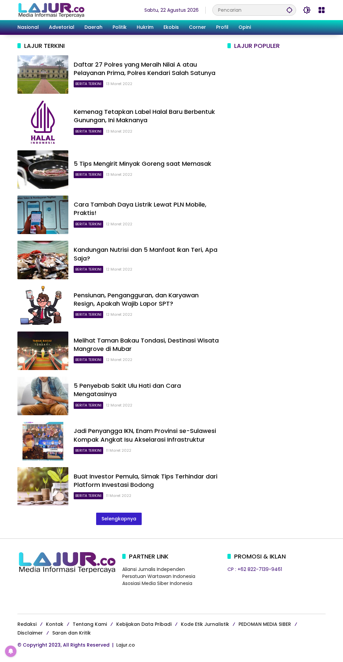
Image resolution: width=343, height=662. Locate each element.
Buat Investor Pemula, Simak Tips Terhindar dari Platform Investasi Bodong (145, 480)
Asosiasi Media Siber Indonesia (157, 583)
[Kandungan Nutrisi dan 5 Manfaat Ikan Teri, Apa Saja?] (42, 260)
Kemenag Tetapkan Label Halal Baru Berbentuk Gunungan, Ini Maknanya (144, 115)
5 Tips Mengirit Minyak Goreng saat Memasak (142, 163)
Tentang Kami (90, 624)
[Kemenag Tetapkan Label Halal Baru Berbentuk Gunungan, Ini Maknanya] (42, 121)
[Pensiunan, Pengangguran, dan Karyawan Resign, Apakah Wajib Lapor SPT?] (42, 305)
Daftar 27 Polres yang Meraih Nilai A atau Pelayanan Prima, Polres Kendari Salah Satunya (144, 68)
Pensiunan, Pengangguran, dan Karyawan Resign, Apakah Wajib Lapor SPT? (136, 299)
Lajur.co (125, 645)
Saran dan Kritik (71, 633)
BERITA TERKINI (88, 83)
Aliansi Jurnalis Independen (153, 569)
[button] (289, 9)
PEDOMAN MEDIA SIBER (264, 624)
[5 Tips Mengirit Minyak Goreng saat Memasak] (42, 169)
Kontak (54, 624)
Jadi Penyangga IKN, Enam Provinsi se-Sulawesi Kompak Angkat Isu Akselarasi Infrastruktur (145, 435)
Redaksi (27, 624)
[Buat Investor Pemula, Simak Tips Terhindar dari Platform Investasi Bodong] (42, 486)
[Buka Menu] (322, 10)
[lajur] (50, 9)
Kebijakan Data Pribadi (144, 624)
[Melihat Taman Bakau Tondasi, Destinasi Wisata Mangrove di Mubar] (42, 351)
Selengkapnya (118, 518)
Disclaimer (30, 633)
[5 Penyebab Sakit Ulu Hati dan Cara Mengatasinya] (42, 396)
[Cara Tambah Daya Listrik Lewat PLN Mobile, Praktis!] (42, 215)
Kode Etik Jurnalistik (205, 624)
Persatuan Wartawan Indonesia (158, 576)
